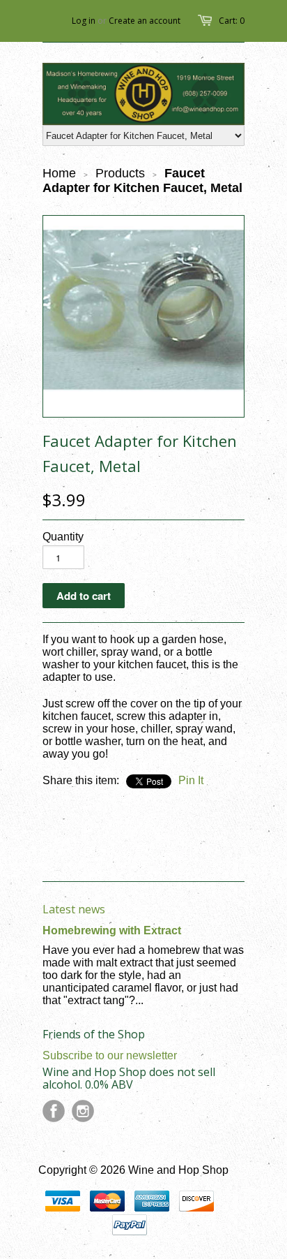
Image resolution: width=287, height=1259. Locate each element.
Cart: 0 (232, 21)
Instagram (83, 1111)
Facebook (53, 1111)
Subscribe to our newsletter (109, 1055)
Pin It (190, 780)
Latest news (73, 909)
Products (120, 173)
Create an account (144, 21)
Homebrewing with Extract (111, 930)
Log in (83, 21)
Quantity (63, 537)
